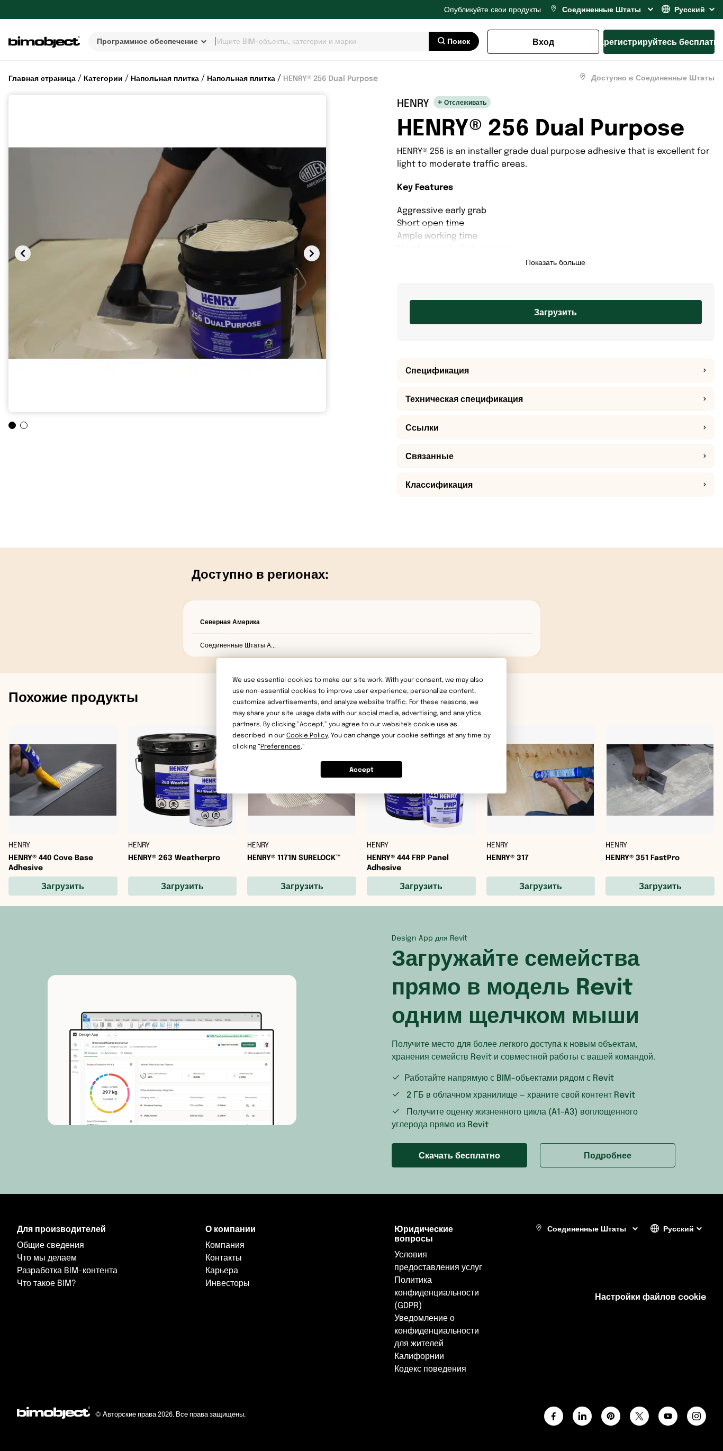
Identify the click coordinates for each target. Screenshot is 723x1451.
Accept (361, 768)
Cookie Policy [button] (307, 735)
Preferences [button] (280, 746)
